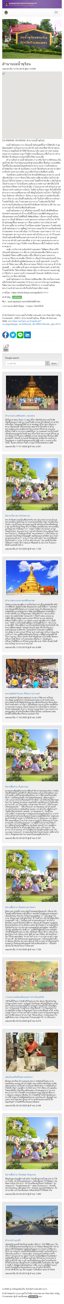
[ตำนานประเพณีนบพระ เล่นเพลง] (32, 393)
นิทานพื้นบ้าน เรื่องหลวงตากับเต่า (20, 907)
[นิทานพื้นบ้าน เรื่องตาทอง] (32, 755)
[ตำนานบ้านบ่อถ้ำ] (32, 1220)
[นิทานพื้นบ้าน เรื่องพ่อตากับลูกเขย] (32, 1143)
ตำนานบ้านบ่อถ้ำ (13, 1240)
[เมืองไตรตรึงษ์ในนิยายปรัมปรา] (32, 1052)
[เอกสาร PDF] (6, 347)
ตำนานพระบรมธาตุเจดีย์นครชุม (20, 600)
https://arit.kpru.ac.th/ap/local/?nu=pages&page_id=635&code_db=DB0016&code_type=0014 (31, 322)
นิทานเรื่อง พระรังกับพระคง (17, 515)
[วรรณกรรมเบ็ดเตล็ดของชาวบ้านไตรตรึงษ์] (32, 976)
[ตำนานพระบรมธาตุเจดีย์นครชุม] (32, 578)
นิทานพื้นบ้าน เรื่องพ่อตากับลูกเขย (20, 1174)
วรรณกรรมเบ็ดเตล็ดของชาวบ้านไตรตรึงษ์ (24, 996)
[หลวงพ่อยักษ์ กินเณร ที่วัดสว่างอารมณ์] (32, 673)
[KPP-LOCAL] (6, 12)
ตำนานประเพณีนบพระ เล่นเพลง (20, 415)
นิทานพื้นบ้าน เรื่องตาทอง (16, 786)
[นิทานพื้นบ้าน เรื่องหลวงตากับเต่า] (32, 876)
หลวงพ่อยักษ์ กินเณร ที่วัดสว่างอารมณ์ (22, 693)
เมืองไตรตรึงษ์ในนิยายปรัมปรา (19, 1076)
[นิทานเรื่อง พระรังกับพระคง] (32, 484)
